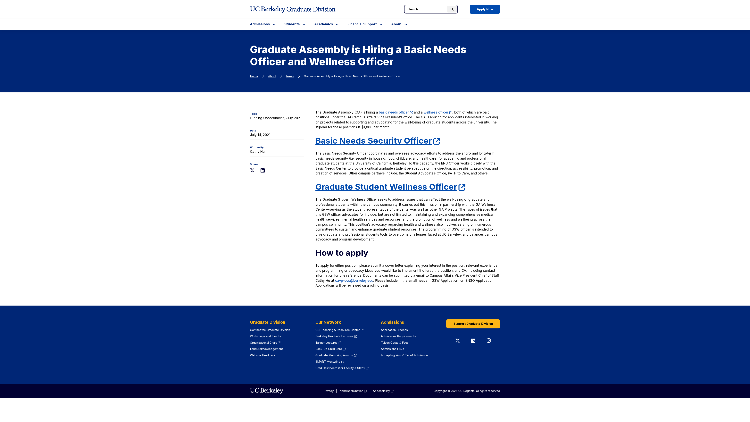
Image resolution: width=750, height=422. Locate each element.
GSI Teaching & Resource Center (337, 330)
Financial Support (362, 24)
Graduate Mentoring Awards (334, 355)
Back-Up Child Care (328, 349)
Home (254, 76)
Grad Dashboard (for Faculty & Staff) (340, 368)
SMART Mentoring (327, 361)
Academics (323, 24)
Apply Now (485, 9)
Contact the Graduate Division (270, 330)
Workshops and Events (265, 336)
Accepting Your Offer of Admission (404, 355)
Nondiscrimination (351, 391)
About (396, 24)
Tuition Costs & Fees (395, 342)
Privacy (329, 391)
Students (292, 24)
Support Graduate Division (473, 323)
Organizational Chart (263, 342)
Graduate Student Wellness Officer (386, 187)
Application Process (394, 330)
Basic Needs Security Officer (373, 141)
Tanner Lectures (326, 342)
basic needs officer (394, 112)
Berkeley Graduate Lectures (334, 336)
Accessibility (381, 391)
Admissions (260, 24)
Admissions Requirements (398, 336)
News (290, 76)
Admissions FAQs (392, 349)
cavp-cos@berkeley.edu (354, 281)
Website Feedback (262, 355)
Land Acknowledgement (266, 349)
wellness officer (436, 112)
